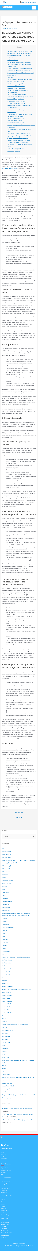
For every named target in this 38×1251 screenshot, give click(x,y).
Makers (4, 978)
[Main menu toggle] (34, 7)
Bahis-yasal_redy (6, 883)
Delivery (3, 1204)
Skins (3, 1054)
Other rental (4, 1228)
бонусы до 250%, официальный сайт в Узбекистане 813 (18, 1095)
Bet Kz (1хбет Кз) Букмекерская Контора (19, 62)
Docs (3, 933)
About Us (3, 1154)
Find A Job (4, 1174)
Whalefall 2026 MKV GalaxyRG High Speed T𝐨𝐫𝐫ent (17, 1120)
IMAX (4, 948)
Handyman (4, 1210)
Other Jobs (4, 1226)
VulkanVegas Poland (7, 1089)
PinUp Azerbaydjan (7, 1030)
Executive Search (5, 1188)
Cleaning (3, 1202)
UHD (3, 1071)
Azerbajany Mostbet (7, 880)
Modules (4, 980)
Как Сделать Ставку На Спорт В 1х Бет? (19, 133)
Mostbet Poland (6, 1004)
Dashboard (4, 1190)
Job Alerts (3, 1172)
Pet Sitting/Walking (6, 1231)
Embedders (5, 939)
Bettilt (3, 889)
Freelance (3, 1208)
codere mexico (6, 907)
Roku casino (5, 1048)
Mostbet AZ (5, 983)
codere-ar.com (6, 910)
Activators (5, 874)
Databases (4, 930)
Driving (3, 1206)
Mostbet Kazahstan (7, 1001)
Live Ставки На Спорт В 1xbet (16, 84)
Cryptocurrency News (8, 927)
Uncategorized (7, 28)
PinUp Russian (6, 1039)
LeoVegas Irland (6, 966)
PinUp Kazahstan (6, 1036)
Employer (33, 2)
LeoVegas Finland (7, 960)
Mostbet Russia (6, 1007)
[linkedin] (8, 1145)
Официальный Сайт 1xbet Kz (16, 86)
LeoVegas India (6, 963)
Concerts (4, 918)
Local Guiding (5, 1222)
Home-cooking (5, 1215)
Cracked (4, 921)
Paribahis (4, 1021)
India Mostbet (6, 951)
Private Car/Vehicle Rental (8, 1233)
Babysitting (4, 1199)
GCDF (2, 1156)
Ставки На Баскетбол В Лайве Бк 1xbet (19, 55)
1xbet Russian (6, 872)
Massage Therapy (5, 1224)
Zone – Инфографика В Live (16, 148)
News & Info (5, 1016)
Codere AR (5, 898)
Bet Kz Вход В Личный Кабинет (17, 94)
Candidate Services (6, 1170)
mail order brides (6, 975)
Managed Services (6, 1184)
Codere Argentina (7, 901)
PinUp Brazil (5, 1033)
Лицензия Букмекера (14, 151)
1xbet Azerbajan (6, 857)
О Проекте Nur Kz (13, 60)
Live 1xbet (10, 77)
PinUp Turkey (6, 1042)
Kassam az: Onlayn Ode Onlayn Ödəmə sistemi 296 (16, 957)
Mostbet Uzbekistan (7, 1013)
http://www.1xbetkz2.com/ (9, 168)
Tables (4, 1065)
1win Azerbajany (6, 851)
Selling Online (5, 1235)
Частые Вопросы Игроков (15, 120)
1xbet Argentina (6, 854)
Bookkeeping (5, 892)
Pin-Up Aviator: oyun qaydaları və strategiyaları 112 (16, 1024)
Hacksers (4, 945)
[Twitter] (5, 1145)
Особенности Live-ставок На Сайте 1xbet (20, 114)
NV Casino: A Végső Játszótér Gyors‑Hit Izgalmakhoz (17, 1108)
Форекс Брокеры (7, 1098)
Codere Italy (5, 904)
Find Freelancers (5, 1186)
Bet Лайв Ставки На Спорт (15, 116)
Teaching (3, 1237)
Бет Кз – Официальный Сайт (16, 118)
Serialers (4, 1051)
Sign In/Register (5, 1168)
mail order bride (6, 972)
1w (3, 848)
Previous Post (19, 812)
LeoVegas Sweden (7, 969)
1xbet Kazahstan (6, 869)
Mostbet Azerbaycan (7, 986)
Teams (4, 1068)
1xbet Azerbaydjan (7, 866)
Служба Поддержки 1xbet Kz (16, 122)
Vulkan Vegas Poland (8, 1086)
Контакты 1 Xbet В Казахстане (16, 88)
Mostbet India (6, 998)
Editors (4, 936)
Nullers (4, 1018)
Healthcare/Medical (6, 1212)
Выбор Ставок (12, 58)
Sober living (5, 1057)
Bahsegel (4, 886)
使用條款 (16, 1243)
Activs (4, 877)
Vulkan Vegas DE (7, 1083)
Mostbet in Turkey (7, 995)
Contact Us (4, 1160)
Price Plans (4, 1192)
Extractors (5, 942)
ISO (3, 954)
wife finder (5, 1092)
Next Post (19, 817)
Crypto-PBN (5, 924)
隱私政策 (22, 1243)
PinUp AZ (5, 1027)
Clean (3, 895)
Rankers (4, 1045)
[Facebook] (2, 1145)
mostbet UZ (5, 1010)
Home (2, 1152)
